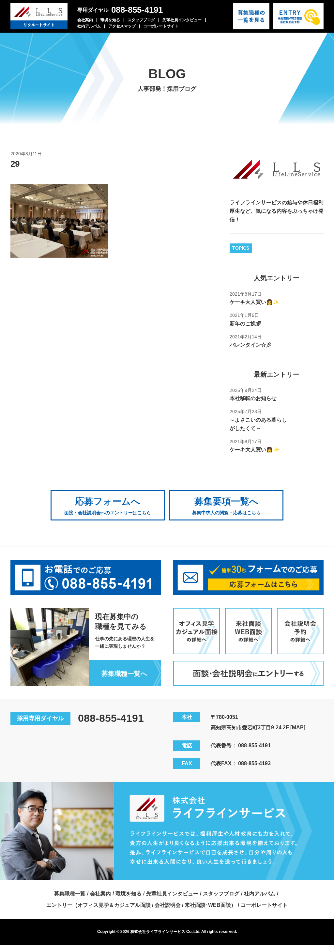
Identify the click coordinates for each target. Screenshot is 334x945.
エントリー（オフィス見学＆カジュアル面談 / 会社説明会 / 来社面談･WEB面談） (141, 905)
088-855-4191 (137, 10)
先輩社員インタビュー (182, 20)
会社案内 (85, 20)
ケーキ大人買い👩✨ (254, 302)
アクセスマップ (122, 26)
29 (15, 164)
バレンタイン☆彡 (250, 345)
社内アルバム (89, 26)
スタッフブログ (141, 20)
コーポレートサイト (160, 26)
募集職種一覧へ (124, 673)
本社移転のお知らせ (253, 398)
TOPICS (240, 248)
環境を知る (110, 20)
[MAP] (297, 727)
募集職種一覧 (69, 893)
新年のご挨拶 (245, 323)
